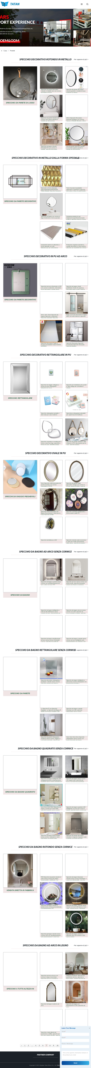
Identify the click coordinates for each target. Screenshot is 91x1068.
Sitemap (59, 1065)
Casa (5, 50)
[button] (81, 4)
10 (57, 1045)
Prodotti (12, 50)
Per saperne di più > (81, 59)
